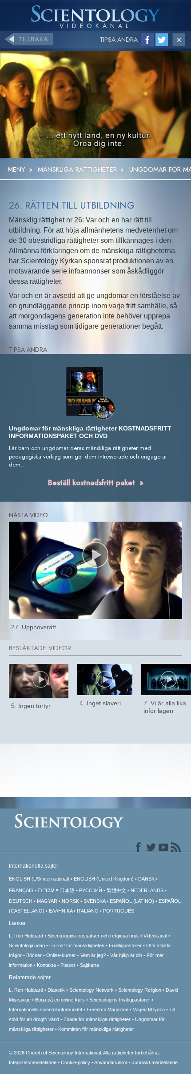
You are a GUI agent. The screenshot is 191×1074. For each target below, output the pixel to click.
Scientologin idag (27, 945)
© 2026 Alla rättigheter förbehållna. (84, 1052)
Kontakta (46, 965)
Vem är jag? (93, 955)
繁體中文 (116, 890)
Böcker (34, 955)
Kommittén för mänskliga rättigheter (96, 1029)
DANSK (146, 878)
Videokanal (155, 935)
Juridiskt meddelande (155, 1062)
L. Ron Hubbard (26, 935)
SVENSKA (94, 901)
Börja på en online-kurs (60, 999)
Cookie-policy (75, 1062)
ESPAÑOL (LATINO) (132, 901)
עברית (46, 889)
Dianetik (56, 990)
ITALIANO (88, 910)
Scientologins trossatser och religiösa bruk (93, 935)
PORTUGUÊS (118, 910)
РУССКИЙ (90, 890)
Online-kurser (61, 955)
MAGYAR (47, 901)
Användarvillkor (110, 1062)
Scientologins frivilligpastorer (119, 999)
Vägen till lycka (149, 1009)
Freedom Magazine (107, 1009)
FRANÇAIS (21, 890)
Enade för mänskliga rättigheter (97, 1019)
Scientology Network (91, 990)
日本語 (67, 890)
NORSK (70, 901)
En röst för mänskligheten (76, 945)
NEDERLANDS (147, 890)
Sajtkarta (89, 965)
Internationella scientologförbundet (45, 1009)
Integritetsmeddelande (32, 1062)
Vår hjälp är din (126, 955)
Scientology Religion (139, 990)
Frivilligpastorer (125, 945)
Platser (68, 965)
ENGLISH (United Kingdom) (104, 878)
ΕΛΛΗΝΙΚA (60, 910)
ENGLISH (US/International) (39, 878)
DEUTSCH (20, 901)
